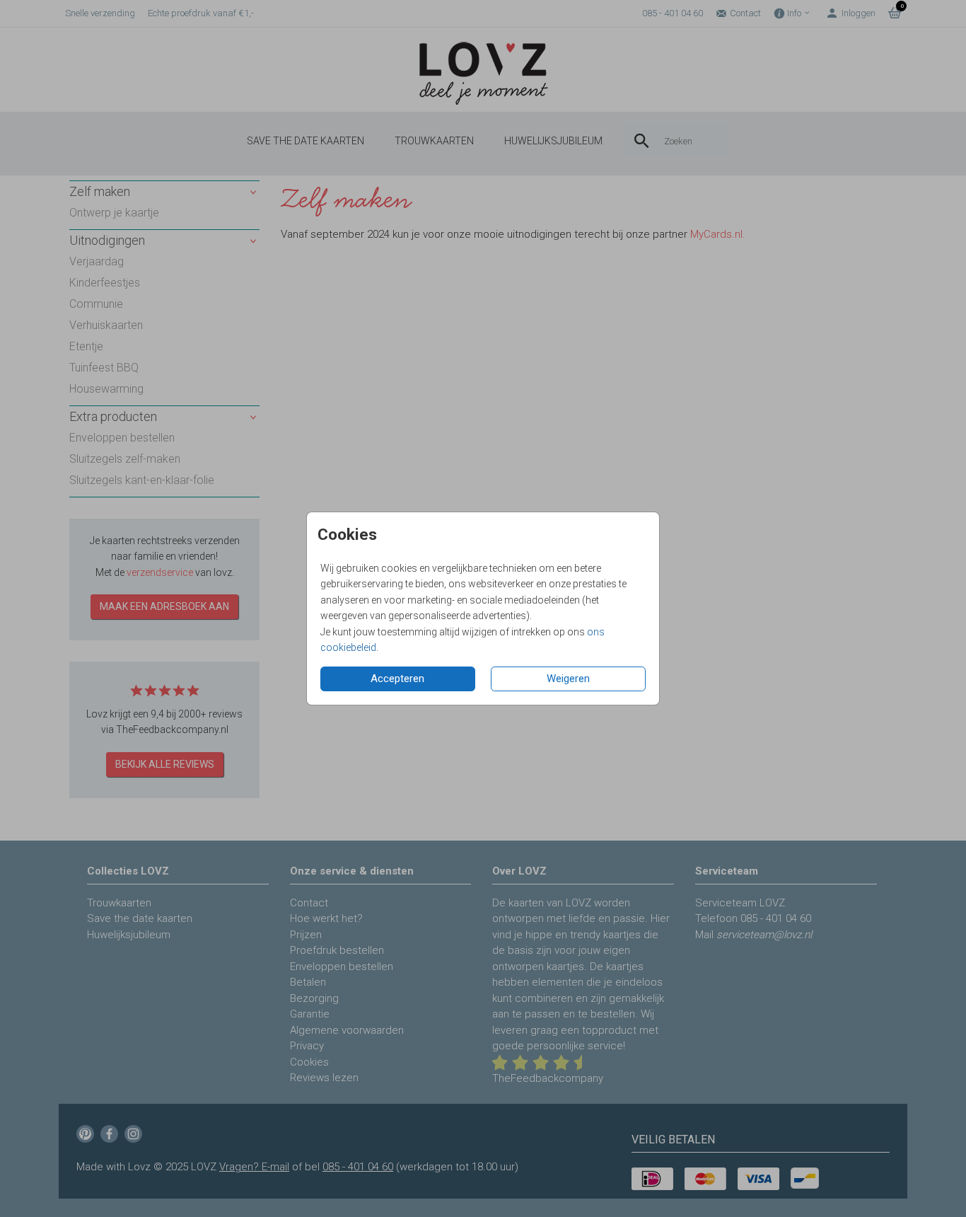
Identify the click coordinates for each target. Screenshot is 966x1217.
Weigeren (568, 678)
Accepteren (397, 678)
